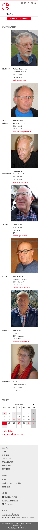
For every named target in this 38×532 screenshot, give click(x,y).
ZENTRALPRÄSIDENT (10, 514)
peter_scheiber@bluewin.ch (22, 132)
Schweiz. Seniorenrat (10, 501)
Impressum (28, 523)
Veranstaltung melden (13, 434)
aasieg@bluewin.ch (19, 80)
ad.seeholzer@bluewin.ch (21, 287)
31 (4, 426)
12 (14, 417)
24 (4, 423)
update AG (18, 528)
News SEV (6, 487)
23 (33, 420)
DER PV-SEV (7, 459)
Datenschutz (17, 526)
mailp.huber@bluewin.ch (21, 341)
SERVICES (6, 469)
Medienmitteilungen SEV (11, 483)
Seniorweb (9, 504)
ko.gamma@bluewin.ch (20, 182)
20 (19, 420)
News (4, 480)
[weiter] (33, 404)
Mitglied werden (19, 18)
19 (14, 420)
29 (29, 423)
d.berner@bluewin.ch (20, 236)
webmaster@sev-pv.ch (25, 518)
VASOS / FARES (11, 497)
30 (33, 423)
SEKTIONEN (6, 466)
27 (19, 423)
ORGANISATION (8, 462)
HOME (4, 452)
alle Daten (8, 431)
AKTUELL (5, 455)
